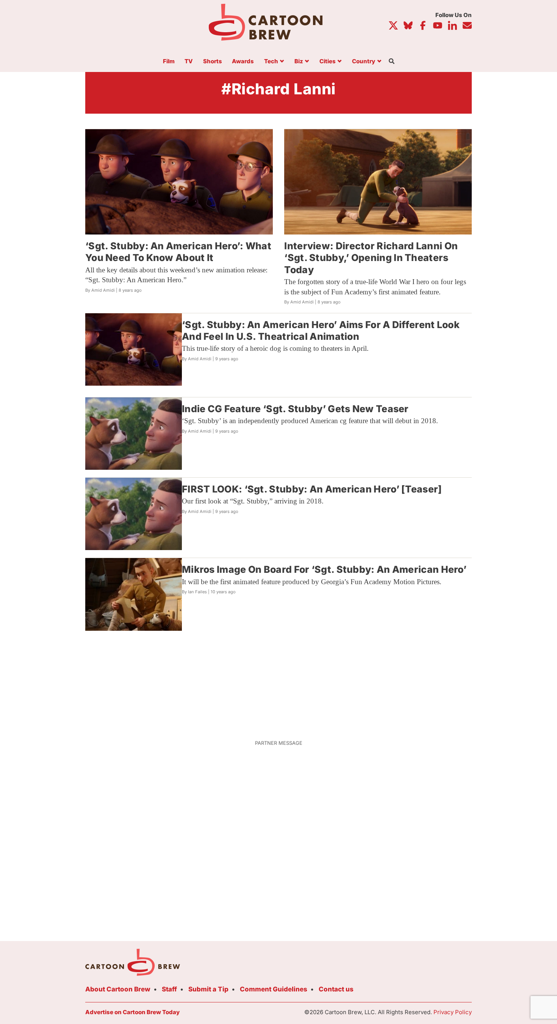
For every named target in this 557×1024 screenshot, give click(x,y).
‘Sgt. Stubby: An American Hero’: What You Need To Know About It (178, 251)
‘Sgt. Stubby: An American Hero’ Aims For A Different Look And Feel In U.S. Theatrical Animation (321, 330)
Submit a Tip (208, 989)
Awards (243, 61)
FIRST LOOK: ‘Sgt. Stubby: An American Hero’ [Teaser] (312, 489)
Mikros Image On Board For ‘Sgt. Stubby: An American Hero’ (324, 569)
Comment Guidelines (273, 989)
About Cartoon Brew (117, 989)
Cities (327, 61)
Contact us (336, 989)
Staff (169, 989)
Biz (298, 61)
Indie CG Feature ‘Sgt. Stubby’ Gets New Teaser (295, 408)
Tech (271, 61)
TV (189, 61)
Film (169, 61)
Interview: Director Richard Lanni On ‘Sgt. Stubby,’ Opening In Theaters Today (371, 257)
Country (363, 61)
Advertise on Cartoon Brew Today (132, 1012)
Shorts (212, 61)
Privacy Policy (452, 1012)
